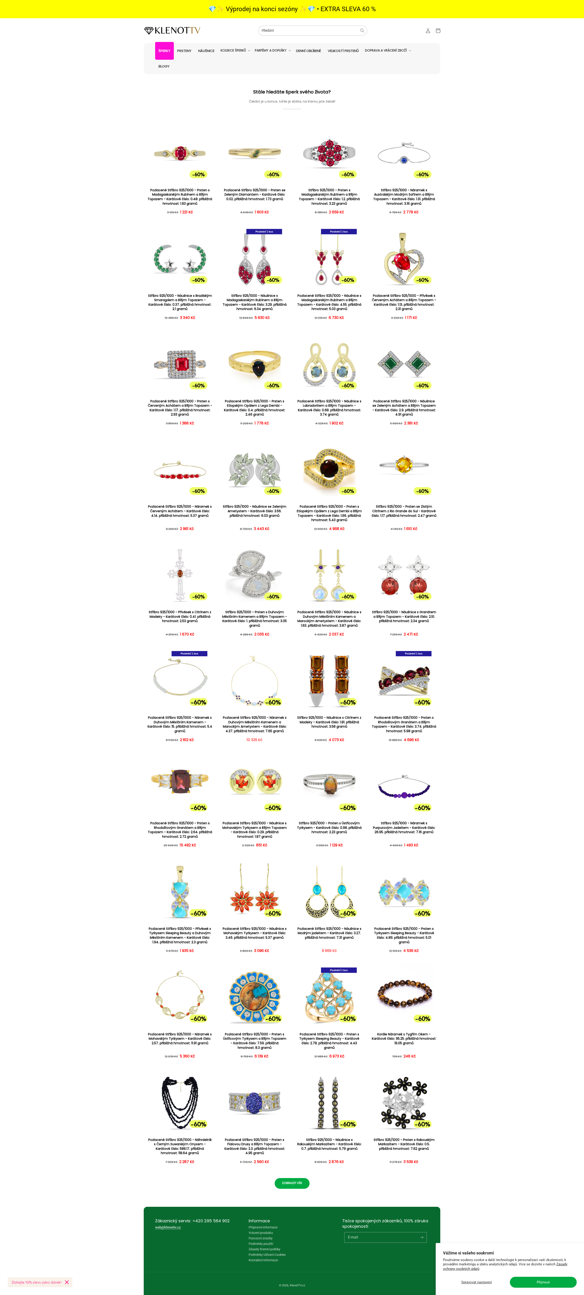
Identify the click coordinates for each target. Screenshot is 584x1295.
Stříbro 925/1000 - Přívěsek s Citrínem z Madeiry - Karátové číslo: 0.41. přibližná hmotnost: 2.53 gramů (180, 616)
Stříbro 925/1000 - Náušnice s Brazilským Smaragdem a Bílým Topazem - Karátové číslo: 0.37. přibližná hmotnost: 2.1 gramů (180, 302)
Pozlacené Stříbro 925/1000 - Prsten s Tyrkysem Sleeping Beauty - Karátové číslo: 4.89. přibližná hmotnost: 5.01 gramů (404, 935)
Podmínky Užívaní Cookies (267, 1254)
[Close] (67, 1282)
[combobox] (312, 31)
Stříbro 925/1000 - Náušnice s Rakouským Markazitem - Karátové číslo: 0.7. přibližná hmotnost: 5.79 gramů (329, 1144)
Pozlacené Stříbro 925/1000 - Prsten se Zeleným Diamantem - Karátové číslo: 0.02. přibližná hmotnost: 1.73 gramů (254, 194)
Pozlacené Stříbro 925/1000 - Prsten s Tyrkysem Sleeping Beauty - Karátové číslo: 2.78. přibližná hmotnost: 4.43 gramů (329, 1041)
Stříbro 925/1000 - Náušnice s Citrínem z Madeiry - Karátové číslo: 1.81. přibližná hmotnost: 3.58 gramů (329, 722)
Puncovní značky (261, 1238)
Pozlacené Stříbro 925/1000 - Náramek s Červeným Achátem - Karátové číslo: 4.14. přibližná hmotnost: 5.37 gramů (180, 511)
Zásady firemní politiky (264, 1249)
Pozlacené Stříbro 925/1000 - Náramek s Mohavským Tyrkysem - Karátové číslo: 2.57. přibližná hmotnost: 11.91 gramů (180, 1038)
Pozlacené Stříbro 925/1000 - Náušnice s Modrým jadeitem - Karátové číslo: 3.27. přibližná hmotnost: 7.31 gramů (329, 933)
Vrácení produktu (261, 1233)
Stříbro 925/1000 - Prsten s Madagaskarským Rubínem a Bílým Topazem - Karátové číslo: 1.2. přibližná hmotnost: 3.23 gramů (329, 197)
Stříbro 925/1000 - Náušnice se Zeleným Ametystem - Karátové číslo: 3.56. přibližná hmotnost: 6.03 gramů (254, 511)
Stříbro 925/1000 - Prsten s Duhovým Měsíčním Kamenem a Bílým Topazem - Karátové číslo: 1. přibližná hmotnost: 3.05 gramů (254, 619)
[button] (235, 50)
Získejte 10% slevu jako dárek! (36, 1282)
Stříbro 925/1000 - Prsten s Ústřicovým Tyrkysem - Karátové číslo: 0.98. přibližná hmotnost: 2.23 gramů (329, 827)
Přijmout (543, 1282)
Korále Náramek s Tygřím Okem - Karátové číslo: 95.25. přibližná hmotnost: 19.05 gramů (404, 1038)
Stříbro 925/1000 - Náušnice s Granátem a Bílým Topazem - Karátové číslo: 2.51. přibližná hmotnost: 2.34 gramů (404, 616)
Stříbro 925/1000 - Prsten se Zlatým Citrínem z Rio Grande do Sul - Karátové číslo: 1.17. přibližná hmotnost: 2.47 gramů (404, 511)
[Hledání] (362, 31)
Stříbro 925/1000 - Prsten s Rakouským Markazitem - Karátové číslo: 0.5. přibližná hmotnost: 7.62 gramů (404, 1144)
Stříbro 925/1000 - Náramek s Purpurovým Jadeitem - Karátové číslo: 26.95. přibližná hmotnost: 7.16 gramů (404, 827)
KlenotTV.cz (297, 1285)
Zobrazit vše (292, 1183)
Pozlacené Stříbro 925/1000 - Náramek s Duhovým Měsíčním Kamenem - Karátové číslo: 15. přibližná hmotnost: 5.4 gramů (180, 724)
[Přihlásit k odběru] (422, 1237)
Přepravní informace (263, 1227)
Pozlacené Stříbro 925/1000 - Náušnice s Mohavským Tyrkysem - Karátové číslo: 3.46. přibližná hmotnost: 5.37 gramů (255, 933)
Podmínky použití (261, 1244)
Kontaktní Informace (263, 1260)
